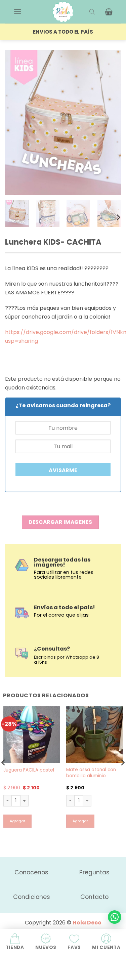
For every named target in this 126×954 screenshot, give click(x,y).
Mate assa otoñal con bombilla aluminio (91, 773)
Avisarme (63, 470)
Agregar (17, 821)
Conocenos (31, 872)
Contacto (94, 897)
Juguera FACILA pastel (28, 770)
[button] (17, 11)
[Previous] (16, 122)
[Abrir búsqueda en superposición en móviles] (92, 11)
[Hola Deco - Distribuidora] (63, 12)
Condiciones (31, 897)
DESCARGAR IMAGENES (60, 522)
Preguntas (94, 872)
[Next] (110, 122)
